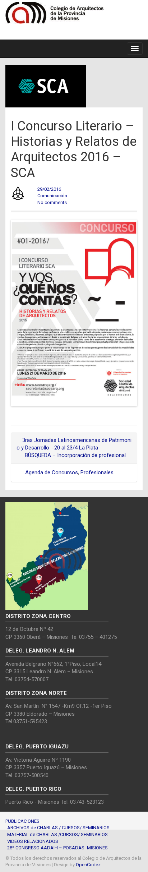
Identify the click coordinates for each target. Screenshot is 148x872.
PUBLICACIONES (22, 821)
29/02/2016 (49, 189)
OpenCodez (88, 864)
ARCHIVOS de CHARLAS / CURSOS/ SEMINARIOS (58, 827)
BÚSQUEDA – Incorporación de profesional (76, 455)
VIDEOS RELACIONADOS (32, 841)
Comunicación (52, 195)
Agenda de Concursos (51, 472)
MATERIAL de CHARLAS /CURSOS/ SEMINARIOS (57, 834)
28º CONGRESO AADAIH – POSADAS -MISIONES (57, 847)
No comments (52, 202)
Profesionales (97, 472)
